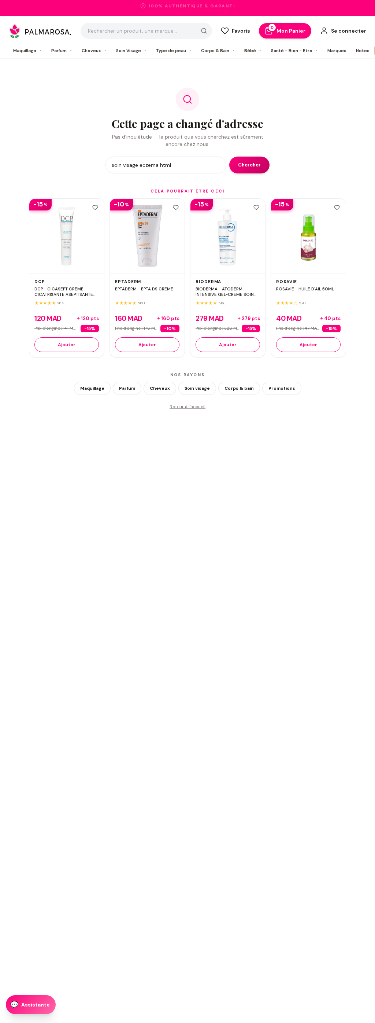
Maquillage (27, 51)
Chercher (249, 165)
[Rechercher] (204, 30)
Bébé (252, 51)
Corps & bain (239, 388)
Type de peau (174, 51)
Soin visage (197, 388)
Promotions (281, 388)
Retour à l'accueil (187, 407)
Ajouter (66, 345)
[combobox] (146, 31)
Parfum (61, 51)
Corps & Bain (218, 51)
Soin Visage (131, 51)
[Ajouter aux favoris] (95, 207)
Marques (336, 51)
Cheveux (94, 51)
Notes (363, 51)
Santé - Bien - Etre (294, 51)
